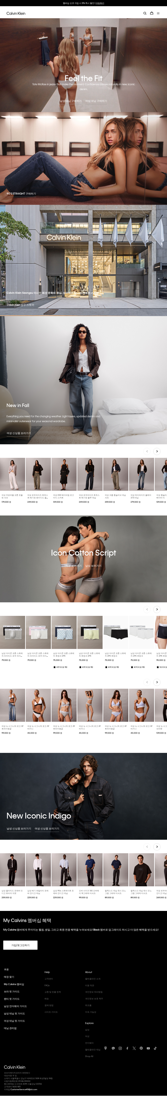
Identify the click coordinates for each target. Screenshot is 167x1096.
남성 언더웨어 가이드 (15, 1006)
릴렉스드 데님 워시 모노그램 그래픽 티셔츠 (115, 891)
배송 (47, 998)
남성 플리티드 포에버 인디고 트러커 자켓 (12, 891)
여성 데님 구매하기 (96, 100)
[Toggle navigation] (158, 13)
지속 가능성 (90, 1011)
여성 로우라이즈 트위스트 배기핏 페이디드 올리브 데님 (37, 497)
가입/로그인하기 (20, 945)
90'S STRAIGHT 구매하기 (21, 193)
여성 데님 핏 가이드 (14, 1020)
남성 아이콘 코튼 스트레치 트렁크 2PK (63, 654)
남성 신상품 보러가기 (19, 828)
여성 (87, 1036)
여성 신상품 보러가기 (19, 433)
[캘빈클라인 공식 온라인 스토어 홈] (16, 13)
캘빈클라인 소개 (92, 978)
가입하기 (100, 3)
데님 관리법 (10, 1028)
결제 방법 (49, 1005)
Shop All (89, 1056)
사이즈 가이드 (51, 1011)
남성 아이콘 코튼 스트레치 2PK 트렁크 (115, 654)
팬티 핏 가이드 (12, 998)
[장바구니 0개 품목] (151, 13)
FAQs (47, 985)
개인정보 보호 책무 (94, 998)
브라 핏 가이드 (12, 991)
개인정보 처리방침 (94, 991)
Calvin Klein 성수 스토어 (20, 304)
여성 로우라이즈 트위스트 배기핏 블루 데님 (89, 496)
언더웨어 (89, 1042)
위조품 (88, 1005)
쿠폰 (6, 969)
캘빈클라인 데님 (92, 1049)
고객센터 (49, 978)
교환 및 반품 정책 (53, 991)
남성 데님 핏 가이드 (14, 1013)
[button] (156, 451)
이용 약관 (89, 985)
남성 (87, 1029)
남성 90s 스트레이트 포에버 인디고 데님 (63, 891)
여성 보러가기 (74, 565)
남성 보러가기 (93, 565)
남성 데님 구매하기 (71, 100)
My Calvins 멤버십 (14, 984)
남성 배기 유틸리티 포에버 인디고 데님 (37, 891)
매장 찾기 (9, 976)
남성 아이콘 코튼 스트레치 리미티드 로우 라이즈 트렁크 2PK (12, 656)
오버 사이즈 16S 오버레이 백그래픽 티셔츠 (89, 891)
